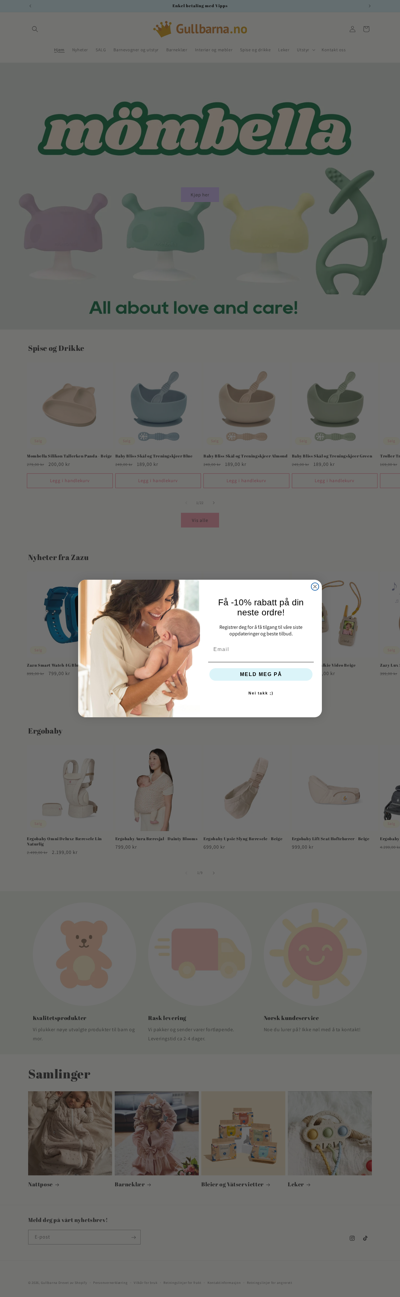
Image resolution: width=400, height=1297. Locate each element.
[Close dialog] (315, 586)
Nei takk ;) (260, 693)
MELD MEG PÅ (261, 674)
